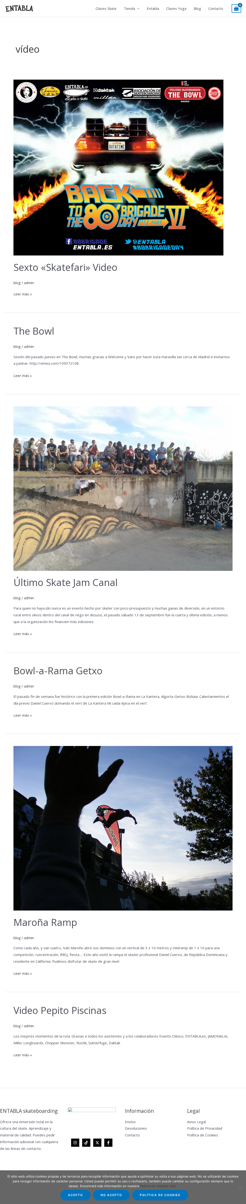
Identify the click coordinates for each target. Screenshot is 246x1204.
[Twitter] (97, 1143)
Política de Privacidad (204, 1128)
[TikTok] (86, 1143)
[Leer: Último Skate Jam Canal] (123, 488)
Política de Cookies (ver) (158, 1186)
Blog (197, 8)
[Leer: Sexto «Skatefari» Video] (118, 167)
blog (17, 282)
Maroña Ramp (45, 922)
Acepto (75, 1195)
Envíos (130, 1121)
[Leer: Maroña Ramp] (123, 827)
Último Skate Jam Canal (65, 582)
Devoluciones (136, 1128)
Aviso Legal (196, 1121)
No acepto (111, 1195)
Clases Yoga (176, 8)
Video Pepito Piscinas (59, 1010)
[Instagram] (75, 1143)
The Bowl (33, 331)
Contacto (215, 8)
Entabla (153, 8)
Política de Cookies (202, 1135)
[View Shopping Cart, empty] (236, 8)
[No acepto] (240, 1187)
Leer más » (22, 293)
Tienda (129, 8)
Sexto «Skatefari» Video (65, 267)
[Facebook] (108, 1143)
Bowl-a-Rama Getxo (58, 670)
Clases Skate (106, 8)
